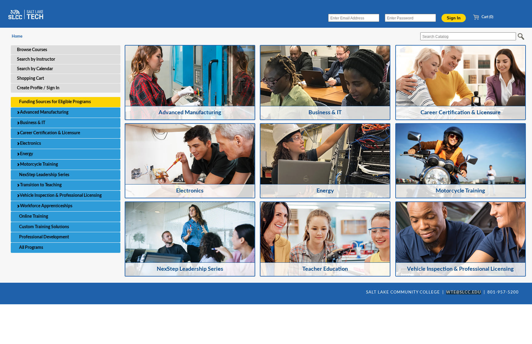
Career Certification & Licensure (49, 133)
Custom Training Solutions (43, 227)
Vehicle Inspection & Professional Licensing (60, 195)
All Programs (30, 247)
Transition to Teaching (40, 185)
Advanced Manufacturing (43, 112)
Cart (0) (487, 17)
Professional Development (43, 237)
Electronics (30, 143)
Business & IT (32, 123)
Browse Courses (32, 50)
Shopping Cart (30, 78)
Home (17, 36)
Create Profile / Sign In (38, 88)
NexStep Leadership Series (43, 175)
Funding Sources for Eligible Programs (54, 102)
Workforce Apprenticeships (45, 206)
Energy (26, 154)
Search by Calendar (35, 69)
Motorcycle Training (38, 164)
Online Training (33, 216)
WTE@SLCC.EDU (463, 292)
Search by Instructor (36, 59)
